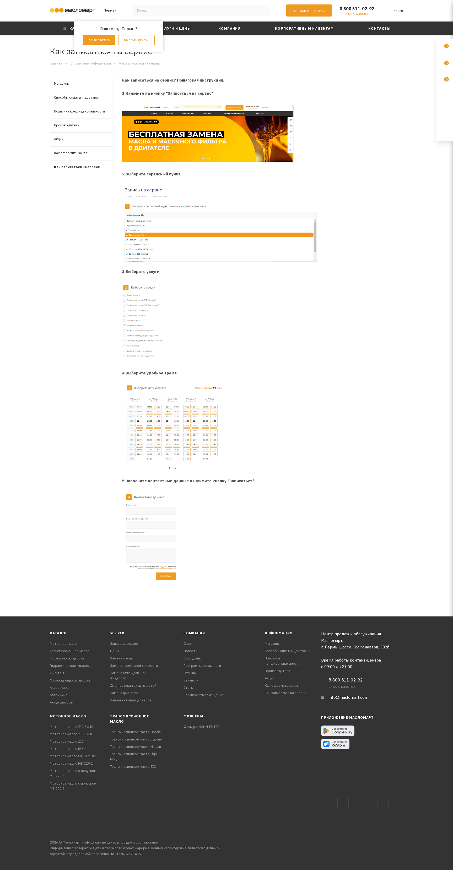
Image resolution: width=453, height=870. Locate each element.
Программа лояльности (202, 665)
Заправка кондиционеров (131, 700)
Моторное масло (63, 643)
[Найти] (263, 10)
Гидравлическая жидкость (71, 665)
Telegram (369, 803)
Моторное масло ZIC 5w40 (71, 726)
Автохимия (58, 695)
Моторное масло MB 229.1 (71, 763)
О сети (189, 643)
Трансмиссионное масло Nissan (135, 746)
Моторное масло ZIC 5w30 (71, 734)
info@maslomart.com (348, 697)
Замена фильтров (124, 693)
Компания (194, 633)
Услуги (117, 633)
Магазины (272, 643)
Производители (277, 671)
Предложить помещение (203, 695)
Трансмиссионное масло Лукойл (136, 739)
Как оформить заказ (281, 685)
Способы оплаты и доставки (287, 651)
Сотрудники (193, 658)
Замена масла (121, 658)
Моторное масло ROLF (68, 749)
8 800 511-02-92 (357, 8)
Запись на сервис (124, 643)
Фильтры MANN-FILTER (201, 726)
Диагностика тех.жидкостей (133, 685)
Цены (114, 651)
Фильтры (57, 673)
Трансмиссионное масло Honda (135, 732)
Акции (269, 678)
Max (356, 803)
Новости (190, 651)
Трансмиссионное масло (69, 651)
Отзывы (190, 673)
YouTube (383, 803)
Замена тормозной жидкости (134, 665)
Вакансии (191, 680)
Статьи (189, 687)
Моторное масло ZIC (67, 741)
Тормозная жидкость (67, 658)
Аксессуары (59, 687)
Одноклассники (396, 803)
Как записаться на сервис (285, 693)
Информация (279, 633)
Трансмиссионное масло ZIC (133, 766)
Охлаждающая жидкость (70, 680)
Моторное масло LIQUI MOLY (73, 756)
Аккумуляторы (61, 702)
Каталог (58, 633)
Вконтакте (343, 803)
